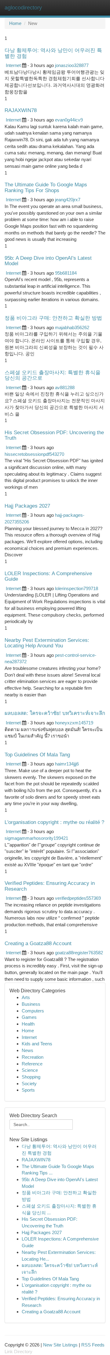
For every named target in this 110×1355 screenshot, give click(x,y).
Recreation (32, 1057)
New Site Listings (60, 1344)
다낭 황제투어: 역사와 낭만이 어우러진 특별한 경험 (53, 53)
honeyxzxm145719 (74, 722)
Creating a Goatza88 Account (38, 943)
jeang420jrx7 (67, 199)
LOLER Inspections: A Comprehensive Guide (48, 576)
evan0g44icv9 (69, 119)
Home (15, 23)
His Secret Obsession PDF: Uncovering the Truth (54, 435)
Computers (33, 1010)
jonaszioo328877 (72, 65)
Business (31, 1004)
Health (28, 1023)
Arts (26, 997)
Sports (28, 1090)
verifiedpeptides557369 (78, 898)
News (27, 1050)
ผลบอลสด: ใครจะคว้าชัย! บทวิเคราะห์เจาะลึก (55, 713)
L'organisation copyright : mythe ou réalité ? (54, 822)
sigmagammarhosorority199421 (36, 838)
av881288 (65, 387)
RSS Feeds (93, 1344)
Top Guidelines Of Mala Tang (37, 755)
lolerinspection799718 (76, 588)
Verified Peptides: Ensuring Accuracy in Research (50, 886)
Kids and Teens (37, 1043)
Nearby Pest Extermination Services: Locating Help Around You (47, 643)
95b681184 (66, 273)
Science (30, 1070)
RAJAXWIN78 (21, 110)
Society (29, 1083)
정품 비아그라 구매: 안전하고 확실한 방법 (53, 318)
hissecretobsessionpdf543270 (34, 454)
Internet (13, 65)
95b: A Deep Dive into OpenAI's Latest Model (48, 260)
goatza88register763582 (79, 952)
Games (29, 1017)
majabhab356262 (72, 327)
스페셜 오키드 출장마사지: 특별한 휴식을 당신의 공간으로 (53, 375)
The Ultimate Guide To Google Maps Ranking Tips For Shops (46, 187)
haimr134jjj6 (67, 763)
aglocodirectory (23, 8)
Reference (32, 1063)
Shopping (31, 1076)
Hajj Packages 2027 (27, 506)
